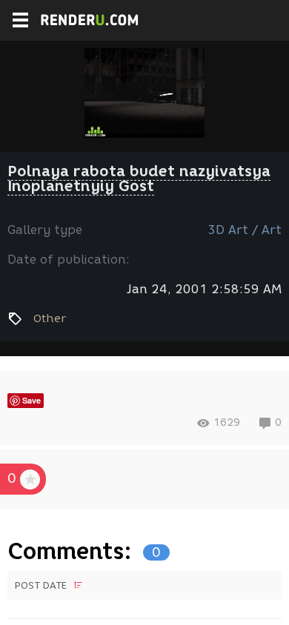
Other (49, 318)
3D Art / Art (244, 230)
